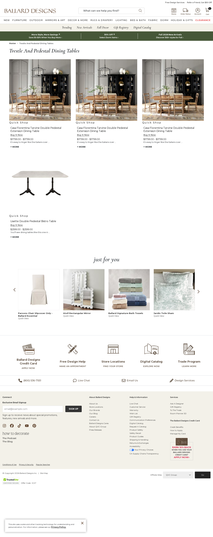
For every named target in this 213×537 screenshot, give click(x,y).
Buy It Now (16, 134)
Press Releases (95, 430)
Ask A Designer (177, 403)
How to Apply (176, 430)
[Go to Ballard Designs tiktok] (19, 426)
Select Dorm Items (108, 37)
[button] (30, 11)
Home (12, 43)
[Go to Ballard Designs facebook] (12, 426)
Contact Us (94, 420)
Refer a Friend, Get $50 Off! (199, 2)
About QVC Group (97, 426)
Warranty (134, 410)
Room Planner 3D (178, 413)
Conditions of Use (9, 465)
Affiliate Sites (156, 475)
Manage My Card (178, 433)
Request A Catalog (138, 426)
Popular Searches (43, 465)
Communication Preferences (142, 420)
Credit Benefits (176, 427)
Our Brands (94, 410)
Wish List (134, 413)
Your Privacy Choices (144, 450)
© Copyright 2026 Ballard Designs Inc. (19, 473)
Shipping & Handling (139, 440)
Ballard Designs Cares (99, 423)
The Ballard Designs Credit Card (185, 421)
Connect (7, 397)
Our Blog (93, 413)
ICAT (34, 483)
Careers (92, 417)
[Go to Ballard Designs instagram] (4, 426)
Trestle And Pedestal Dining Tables (36, 43)
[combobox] (111, 11)
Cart (207, 14)
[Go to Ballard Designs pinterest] (34, 426)
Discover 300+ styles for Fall (169, 37)
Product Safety (136, 430)
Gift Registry (135, 417)
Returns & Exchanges (139, 443)
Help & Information (139, 397)
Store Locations (96, 407)
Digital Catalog (136, 423)
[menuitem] (7, 20)
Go (202, 475)
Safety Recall (135, 433)
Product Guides (136, 436)
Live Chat (134, 403)
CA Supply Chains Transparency (144, 453)
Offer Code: (26, 483)
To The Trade (175, 410)
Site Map (44, 473)
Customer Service (137, 407)
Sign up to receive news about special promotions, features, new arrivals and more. (29, 417)
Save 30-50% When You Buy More (45, 37)
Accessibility (135, 446)
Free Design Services (174, 2)
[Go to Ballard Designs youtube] (27, 426)
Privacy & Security (26, 465)
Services (174, 397)
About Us (93, 403)
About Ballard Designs (99, 397)
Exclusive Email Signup (14, 402)
